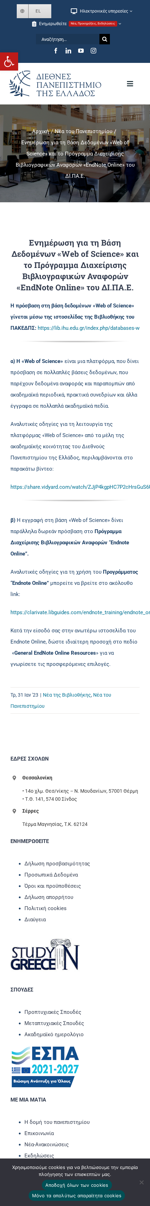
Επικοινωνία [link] (39, 1133)
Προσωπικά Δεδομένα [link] (51, 875)
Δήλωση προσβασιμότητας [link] (57, 863)
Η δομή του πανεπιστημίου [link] (57, 1122)
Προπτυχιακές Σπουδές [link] (52, 1012)
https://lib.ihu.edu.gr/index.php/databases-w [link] (89, 328)
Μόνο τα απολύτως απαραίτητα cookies (77, 1195)
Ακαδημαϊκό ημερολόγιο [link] (54, 1034)
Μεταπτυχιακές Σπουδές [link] (54, 1023)
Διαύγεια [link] (35, 919)
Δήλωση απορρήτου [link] (48, 897)
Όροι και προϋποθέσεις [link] (52, 886)
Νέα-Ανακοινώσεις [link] (46, 1144)
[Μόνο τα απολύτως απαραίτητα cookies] (141, 1182)
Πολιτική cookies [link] (45, 908)
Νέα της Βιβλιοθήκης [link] (67, 695)
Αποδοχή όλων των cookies (76, 1185)
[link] (9, 61)
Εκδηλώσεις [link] (39, 1156)
